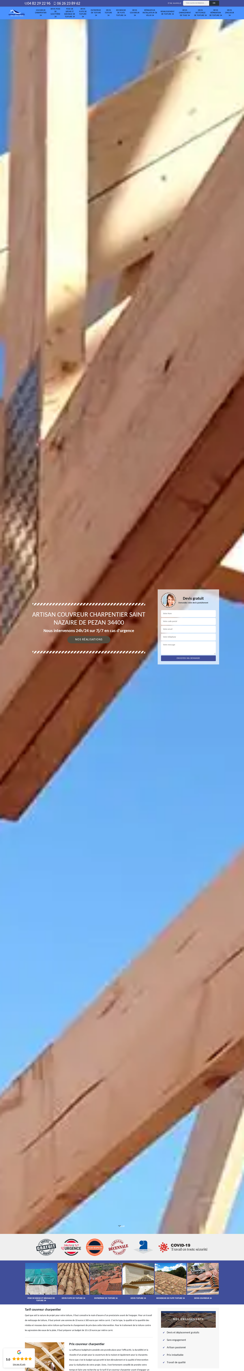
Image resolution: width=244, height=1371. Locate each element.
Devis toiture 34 (108, 12)
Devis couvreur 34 (134, 12)
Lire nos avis (19, 1365)
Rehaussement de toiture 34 (167, 13)
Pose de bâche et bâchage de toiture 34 (69, 13)
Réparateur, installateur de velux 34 (150, 12)
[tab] (122, 685)
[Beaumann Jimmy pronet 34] (16, 12)
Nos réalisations (89, 639)
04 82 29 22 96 (38, 4)
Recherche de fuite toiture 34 (121, 12)
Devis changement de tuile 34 (185, 12)
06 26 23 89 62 (68, 4)
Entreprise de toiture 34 (96, 12)
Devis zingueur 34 (229, 12)
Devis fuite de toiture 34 (83, 13)
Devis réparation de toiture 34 (215, 12)
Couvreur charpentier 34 (40, 12)
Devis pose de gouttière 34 (55, 13)
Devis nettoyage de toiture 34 (200, 12)
